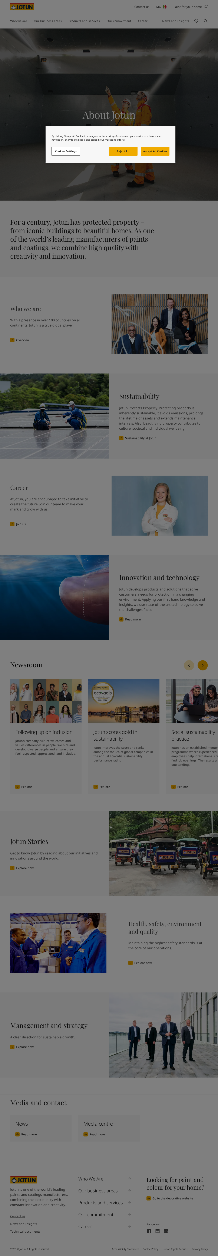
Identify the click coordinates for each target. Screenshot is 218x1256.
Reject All (123, 151)
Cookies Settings (65, 151)
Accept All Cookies (155, 151)
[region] (110, 144)
